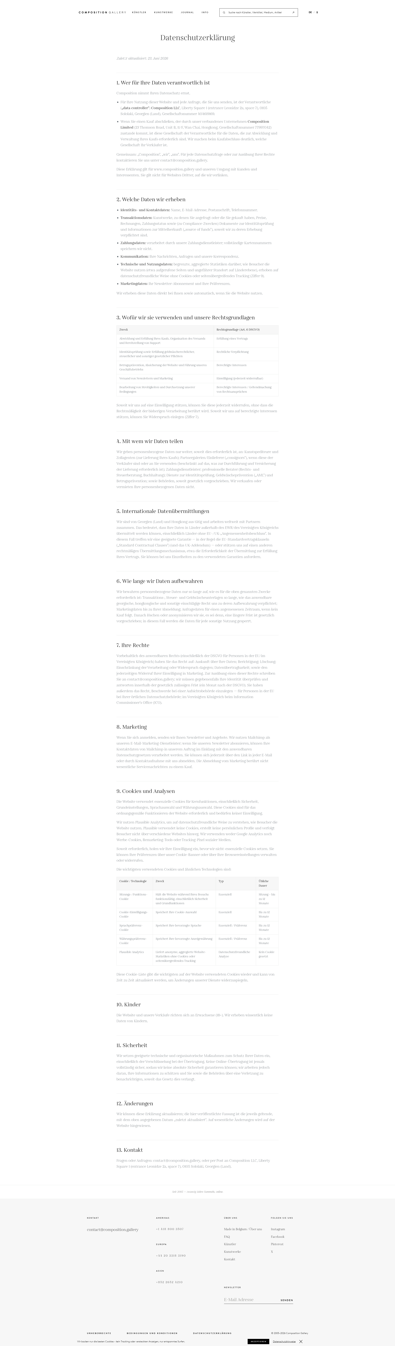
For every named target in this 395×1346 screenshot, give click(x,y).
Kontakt (229, 1259)
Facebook (278, 1237)
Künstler (139, 12)
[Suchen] (293, 12)
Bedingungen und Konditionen (152, 1333)
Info (205, 12)
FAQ (227, 1237)
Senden (287, 1300)
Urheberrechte (99, 1333)
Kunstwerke (163, 12)
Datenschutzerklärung (212, 1333)
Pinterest (277, 1244)
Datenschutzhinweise (284, 1341)
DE (310, 12)
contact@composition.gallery (112, 1230)
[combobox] (259, 12)
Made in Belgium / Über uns (243, 1229)
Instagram (278, 1229)
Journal (187, 12)
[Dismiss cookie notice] (300, 1341)
